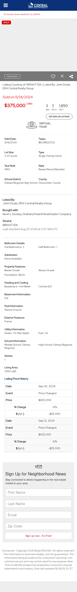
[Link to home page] (38, 5)
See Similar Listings (59, 116)
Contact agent (12, 76)
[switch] (53, 76)
